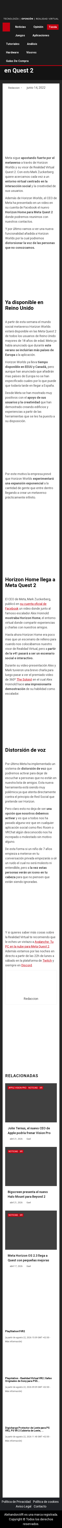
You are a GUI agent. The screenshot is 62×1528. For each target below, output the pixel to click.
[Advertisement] (31, 123)
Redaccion (14, 87)
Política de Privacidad (16, 1501)
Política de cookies (46, 1501)
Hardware (12, 52)
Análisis (32, 44)
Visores (31, 52)
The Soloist (24, 679)
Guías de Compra (17, 61)
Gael (29, 1139)
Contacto (40, 1506)
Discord (26, 965)
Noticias (20, 27)
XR (41, 1088)
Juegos (20, 35)
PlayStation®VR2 (15, 1331)
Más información (13, 1341)
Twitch (47, 960)
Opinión (38, 27)
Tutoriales (12, 44)
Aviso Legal (23, 1506)
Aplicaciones (41, 35)
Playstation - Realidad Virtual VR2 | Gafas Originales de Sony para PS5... (28, 1379)
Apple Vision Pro (17, 1088)
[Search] (43, 27)
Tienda (53, 27)
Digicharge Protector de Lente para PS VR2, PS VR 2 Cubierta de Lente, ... (27, 1429)
